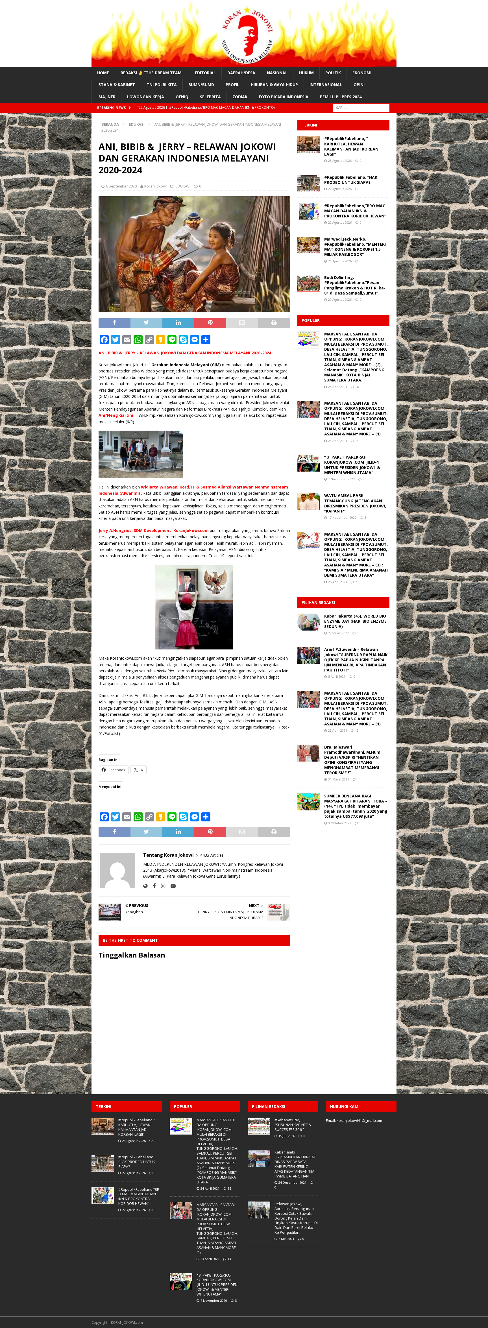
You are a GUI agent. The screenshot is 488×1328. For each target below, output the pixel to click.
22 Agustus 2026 (340, 189)
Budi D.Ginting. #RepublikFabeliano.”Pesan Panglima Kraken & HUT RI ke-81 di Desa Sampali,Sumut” (354, 285)
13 (357, 441)
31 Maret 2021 (338, 779)
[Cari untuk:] (361, 107)
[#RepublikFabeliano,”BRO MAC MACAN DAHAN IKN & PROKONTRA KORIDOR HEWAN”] (308, 211)
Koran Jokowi (155, 186)
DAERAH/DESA (241, 72)
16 (357, 387)
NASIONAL (277, 72)
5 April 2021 (336, 676)
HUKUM (306, 72)
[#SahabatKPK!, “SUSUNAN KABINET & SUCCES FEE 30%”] (259, 1126)
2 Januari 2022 (338, 633)
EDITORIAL (205, 72)
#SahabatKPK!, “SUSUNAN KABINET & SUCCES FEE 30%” (292, 1124)
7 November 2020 (341, 479)
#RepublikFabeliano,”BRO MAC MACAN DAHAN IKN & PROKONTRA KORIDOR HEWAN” (355, 211)
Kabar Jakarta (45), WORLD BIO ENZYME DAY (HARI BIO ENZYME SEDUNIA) (355, 621)
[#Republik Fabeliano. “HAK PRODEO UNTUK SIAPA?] (308, 183)
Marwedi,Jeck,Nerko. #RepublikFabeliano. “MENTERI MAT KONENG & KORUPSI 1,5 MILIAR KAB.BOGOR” (355, 246)
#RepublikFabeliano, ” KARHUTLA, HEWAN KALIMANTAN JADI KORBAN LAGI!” (352, 146)
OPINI (359, 84)
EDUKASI (183, 186)
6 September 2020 (121, 186)
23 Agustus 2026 (340, 160)
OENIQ (182, 96)
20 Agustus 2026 (340, 299)
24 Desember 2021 (292, 1182)
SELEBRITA (210, 96)
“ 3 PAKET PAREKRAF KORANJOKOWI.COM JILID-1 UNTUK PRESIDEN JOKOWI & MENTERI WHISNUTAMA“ (352, 464)
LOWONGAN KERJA (145, 96)
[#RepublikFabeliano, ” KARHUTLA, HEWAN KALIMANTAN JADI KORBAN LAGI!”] (308, 144)
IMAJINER (106, 96)
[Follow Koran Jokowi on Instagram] (161, 886)
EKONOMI (361, 72)
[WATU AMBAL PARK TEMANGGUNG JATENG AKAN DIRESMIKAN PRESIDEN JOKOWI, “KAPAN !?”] (308, 501)
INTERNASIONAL (326, 84)
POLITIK (333, 72)
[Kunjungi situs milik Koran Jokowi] (145, 886)
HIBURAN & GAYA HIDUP (274, 84)
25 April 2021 (337, 582)
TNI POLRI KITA (162, 84)
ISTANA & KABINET (116, 84)
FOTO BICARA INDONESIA (283, 96)
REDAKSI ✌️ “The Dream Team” (152, 72)
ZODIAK (239, 96)
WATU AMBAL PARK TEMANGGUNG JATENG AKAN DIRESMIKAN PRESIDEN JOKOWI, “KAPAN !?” (355, 503)
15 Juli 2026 (286, 1136)
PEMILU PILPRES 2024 (340, 96)
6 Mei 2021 (286, 1239)
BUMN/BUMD (201, 84)
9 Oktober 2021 (339, 823)
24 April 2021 (337, 387)
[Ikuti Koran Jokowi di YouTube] (171, 886)
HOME (103, 72)
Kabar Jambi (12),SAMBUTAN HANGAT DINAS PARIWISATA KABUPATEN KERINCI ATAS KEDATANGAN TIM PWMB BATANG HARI (295, 1164)
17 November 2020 (342, 517)
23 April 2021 (337, 441)
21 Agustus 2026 (340, 261)
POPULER (311, 320)
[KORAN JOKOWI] (243, 63)
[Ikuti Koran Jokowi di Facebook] (152, 886)
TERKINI (309, 125)
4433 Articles (212, 855)
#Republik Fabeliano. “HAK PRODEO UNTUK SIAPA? (350, 180)
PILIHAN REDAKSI (318, 602)
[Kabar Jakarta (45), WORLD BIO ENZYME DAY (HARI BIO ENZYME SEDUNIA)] (308, 622)
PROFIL (232, 84)
